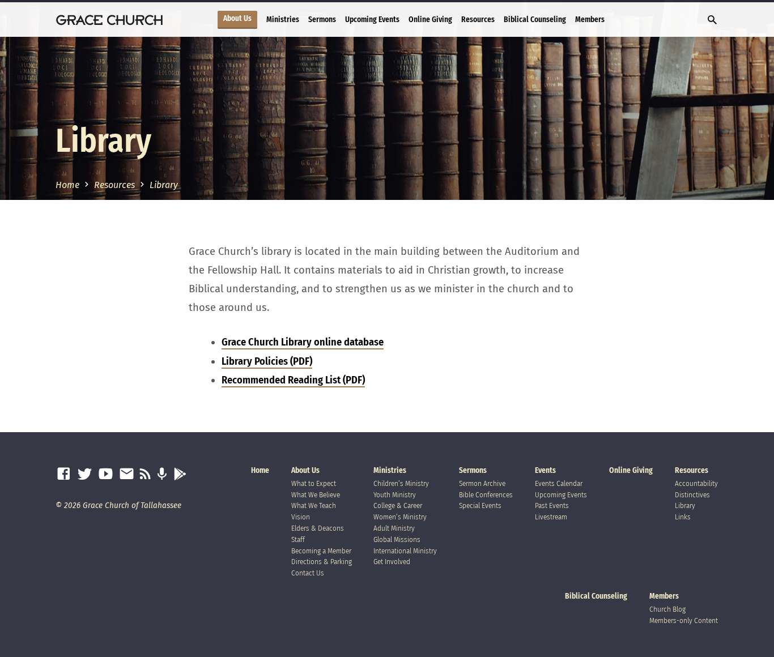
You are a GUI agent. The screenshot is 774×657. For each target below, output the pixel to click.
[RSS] (145, 474)
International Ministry (405, 551)
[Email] (126, 474)
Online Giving (430, 19)
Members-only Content (683, 620)
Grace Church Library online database (303, 342)
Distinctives (692, 494)
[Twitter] (84, 474)
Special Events (480, 505)
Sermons (322, 19)
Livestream (551, 517)
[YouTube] (105, 474)
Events (545, 470)
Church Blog (667, 609)
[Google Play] (180, 474)
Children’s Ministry (401, 483)
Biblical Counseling (535, 19)
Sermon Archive (482, 483)
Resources (478, 19)
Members (590, 19)
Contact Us (307, 573)
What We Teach (313, 505)
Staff (298, 539)
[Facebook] (64, 474)
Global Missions (396, 539)
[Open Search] (712, 20)
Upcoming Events (372, 19)
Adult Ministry (394, 528)
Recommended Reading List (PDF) (293, 380)
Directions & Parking (321, 561)
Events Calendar (558, 483)
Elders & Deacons (317, 528)
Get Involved (391, 561)
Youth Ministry (394, 494)
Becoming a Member (321, 551)
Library (164, 185)
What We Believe (315, 494)
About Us (237, 18)
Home (67, 185)
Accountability (696, 483)
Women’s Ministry (400, 517)
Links (683, 517)
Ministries (282, 19)
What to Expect (313, 483)
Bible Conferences (486, 494)
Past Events (552, 505)
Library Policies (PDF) (267, 361)
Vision (300, 517)
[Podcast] (161, 474)
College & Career (397, 505)
